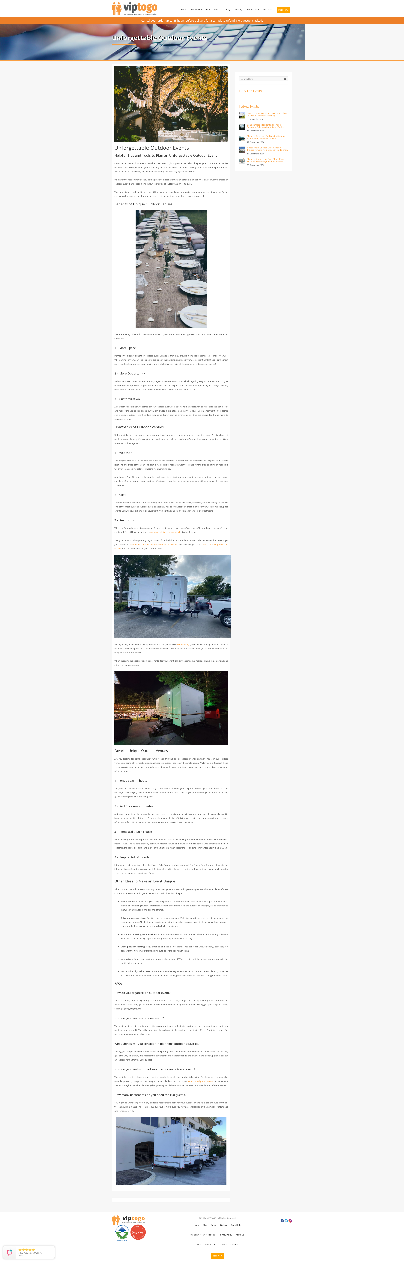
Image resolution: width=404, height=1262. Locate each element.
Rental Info (236, 1225)
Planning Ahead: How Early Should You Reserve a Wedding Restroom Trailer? (265, 160)
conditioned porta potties (200, 1081)
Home (183, 9)
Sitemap (234, 1244)
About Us (217, 9)
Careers (223, 1244)
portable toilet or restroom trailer (166, 532)
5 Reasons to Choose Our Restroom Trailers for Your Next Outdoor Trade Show (267, 148)
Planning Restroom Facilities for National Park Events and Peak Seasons (266, 137)
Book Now (283, 9)
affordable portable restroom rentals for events (153, 544)
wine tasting (183, 644)
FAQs (199, 1244)
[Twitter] (286, 1221)
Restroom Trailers (199, 9)
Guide (214, 1225)
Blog (228, 9)
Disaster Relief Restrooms (202, 1234)
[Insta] (290, 1221)
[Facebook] (282, 1221)
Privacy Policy (225, 1234)
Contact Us (267, 9)
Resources (252, 9)
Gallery (238, 9)
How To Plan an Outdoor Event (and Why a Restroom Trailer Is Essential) (267, 114)
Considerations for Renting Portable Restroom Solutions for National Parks (265, 125)
